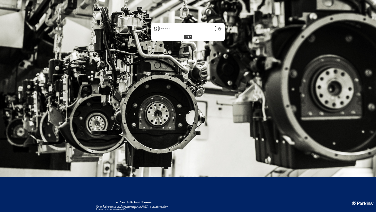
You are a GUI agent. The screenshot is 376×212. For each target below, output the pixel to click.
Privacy (123, 202)
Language (148, 202)
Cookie (130, 202)
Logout (137, 202)
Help (116, 202)
